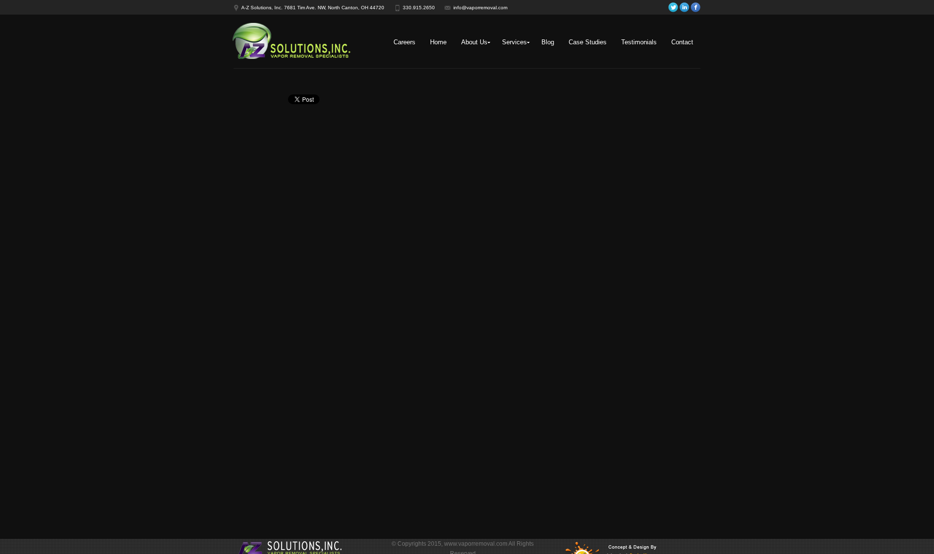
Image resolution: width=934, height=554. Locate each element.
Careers (404, 42)
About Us (474, 42)
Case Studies (588, 42)
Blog (547, 42)
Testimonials (639, 42)
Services (514, 42)
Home (438, 42)
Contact (682, 42)
